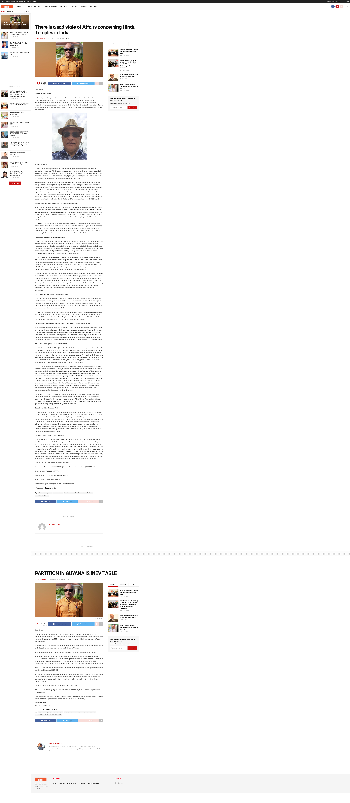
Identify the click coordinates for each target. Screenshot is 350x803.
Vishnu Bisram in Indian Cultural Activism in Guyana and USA (129, 86)
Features (93, 6)
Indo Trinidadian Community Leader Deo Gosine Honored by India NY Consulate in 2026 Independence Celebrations (129, 64)
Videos (83, 6)
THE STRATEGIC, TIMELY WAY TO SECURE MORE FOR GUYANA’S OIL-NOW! (19, 133)
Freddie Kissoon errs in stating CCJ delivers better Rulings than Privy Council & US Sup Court (19, 144)
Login (347, 1)
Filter (27, 11)
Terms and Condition (31, 1)
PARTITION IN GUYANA (81, 712)
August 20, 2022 (52, 38)
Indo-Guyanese (68, 493)
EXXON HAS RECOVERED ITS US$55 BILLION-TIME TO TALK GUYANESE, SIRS (18, 44)
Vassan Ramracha (42, 579)
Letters (37, 6)
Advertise (7, 1)
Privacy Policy (14, 1)
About (2, 1)
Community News (50, 6)
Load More (15, 183)
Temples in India (80, 493)
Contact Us (22, 1)
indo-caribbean (58, 493)
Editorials (63, 6)
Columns (27, 6)
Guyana (41, 493)
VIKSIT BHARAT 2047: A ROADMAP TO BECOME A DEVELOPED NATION (17, 173)
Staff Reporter (41, 38)
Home (19, 6)
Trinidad (89, 493)
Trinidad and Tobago (42, 495)
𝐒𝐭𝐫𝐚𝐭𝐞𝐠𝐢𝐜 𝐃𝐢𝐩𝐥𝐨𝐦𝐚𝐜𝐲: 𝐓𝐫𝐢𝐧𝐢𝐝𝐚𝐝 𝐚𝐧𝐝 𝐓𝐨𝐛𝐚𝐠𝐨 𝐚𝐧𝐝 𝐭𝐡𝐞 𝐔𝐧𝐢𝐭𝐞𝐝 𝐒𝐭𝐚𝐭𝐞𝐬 (129, 51)
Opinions (74, 6)
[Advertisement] (15, 72)
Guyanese (49, 493)
